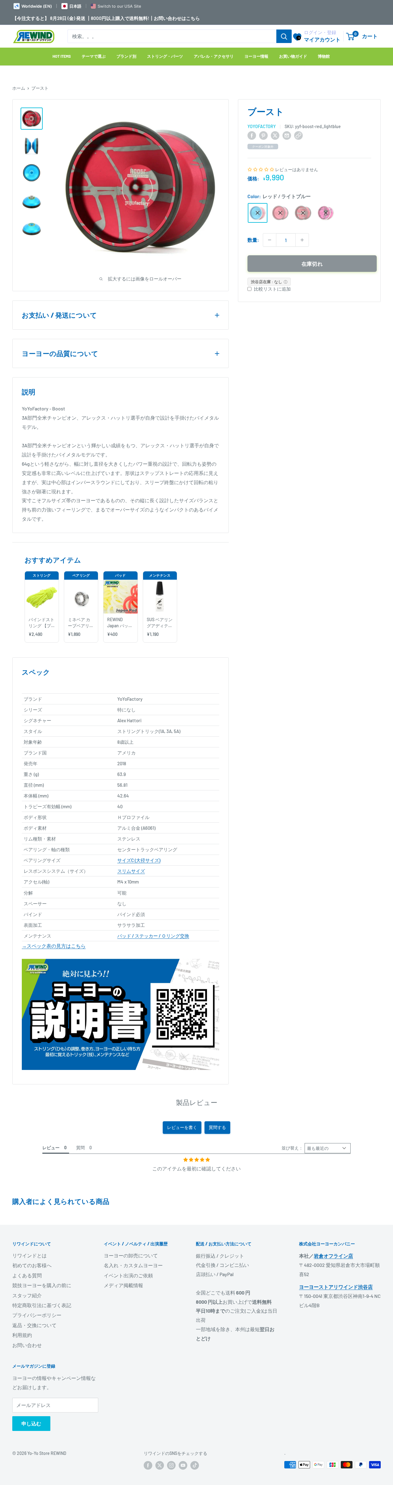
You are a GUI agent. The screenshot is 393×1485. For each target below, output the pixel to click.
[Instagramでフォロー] (171, 1465)
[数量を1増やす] (302, 239)
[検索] (284, 36)
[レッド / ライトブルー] (257, 213)
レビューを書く (182, 1127)
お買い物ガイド (293, 56)
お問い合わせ (27, 1345)
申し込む (31, 1423)
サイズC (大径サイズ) (138, 860)
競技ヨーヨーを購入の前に (41, 1285)
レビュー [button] (51, 1147)
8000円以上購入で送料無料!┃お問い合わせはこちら (145, 18)
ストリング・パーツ (165, 56)
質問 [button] (80, 1147)
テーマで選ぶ (94, 56)
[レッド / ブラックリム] (280, 213)
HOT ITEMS (62, 56)
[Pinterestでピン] (263, 135)
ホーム (18, 88)
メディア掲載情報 (123, 1285)
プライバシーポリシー (36, 1315)
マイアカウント (322, 39)
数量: (253, 240)
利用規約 (22, 1335)
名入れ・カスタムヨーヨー (133, 1265)
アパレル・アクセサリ (214, 56)
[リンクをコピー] (298, 135)
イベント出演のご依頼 (128, 1275)
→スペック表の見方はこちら (54, 946)
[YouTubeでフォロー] (183, 1465)
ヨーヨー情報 (256, 56)
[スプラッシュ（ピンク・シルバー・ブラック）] (326, 213)
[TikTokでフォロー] (194, 1465)
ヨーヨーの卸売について (131, 1255)
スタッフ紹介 (27, 1295)
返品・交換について (34, 1325)
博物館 (324, 56)
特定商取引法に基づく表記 (41, 1305)
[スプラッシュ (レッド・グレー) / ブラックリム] (303, 213)
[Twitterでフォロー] (159, 1465)
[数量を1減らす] (269, 239)
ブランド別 (126, 56)
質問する (217, 1127)
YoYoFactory (261, 126)
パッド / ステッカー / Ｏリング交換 (153, 935)
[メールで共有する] (286, 135)
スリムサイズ (131, 871)
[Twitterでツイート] (275, 135)
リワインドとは (29, 1255)
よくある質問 (27, 1275)
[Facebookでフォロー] (148, 1465)
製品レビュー (196, 1102)
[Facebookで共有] (251, 135)
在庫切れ (312, 264)
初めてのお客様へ (32, 1265)
